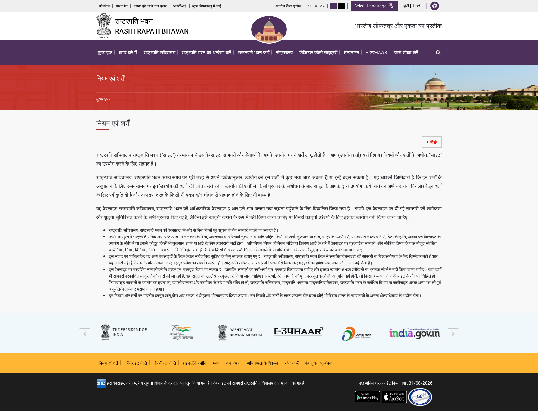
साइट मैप (122, 6)
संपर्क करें (292, 363)
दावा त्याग (233, 363)
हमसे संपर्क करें (406, 52)
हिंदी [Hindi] (412, 6)
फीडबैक (104, 6)
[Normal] (333, 6)
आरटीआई (179, 6)
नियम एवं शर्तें (108, 363)
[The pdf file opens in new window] (420, 396)
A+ (309, 6)
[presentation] (84, 333)
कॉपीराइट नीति (136, 363)
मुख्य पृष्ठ (105, 52)
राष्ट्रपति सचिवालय (159, 52)
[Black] (341, 6)
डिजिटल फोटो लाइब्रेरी (318, 52)
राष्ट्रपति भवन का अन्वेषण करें (205, 53)
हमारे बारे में (127, 53)
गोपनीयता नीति (164, 363)
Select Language (370, 6)
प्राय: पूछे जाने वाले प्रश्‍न (150, 6)
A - (322, 6)
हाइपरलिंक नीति (194, 363)
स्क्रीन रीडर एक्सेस (288, 6)
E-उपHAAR (376, 52)
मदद (216, 363)
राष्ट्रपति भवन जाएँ (254, 52)
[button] (438, 52)
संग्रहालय (284, 52)
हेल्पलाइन (351, 52)
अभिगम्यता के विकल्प (262, 363)
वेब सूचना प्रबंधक (318, 363)
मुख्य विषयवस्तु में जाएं (206, 6)
